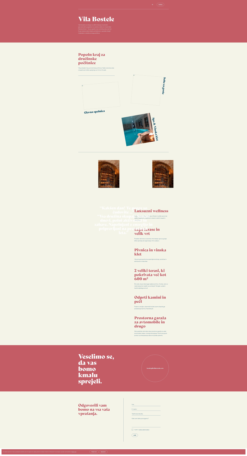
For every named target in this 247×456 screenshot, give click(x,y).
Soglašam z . (141, 429)
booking (160, 4)
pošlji (135, 435)
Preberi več (73, 451)
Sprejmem (103, 451)
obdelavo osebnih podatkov (144, 429)
